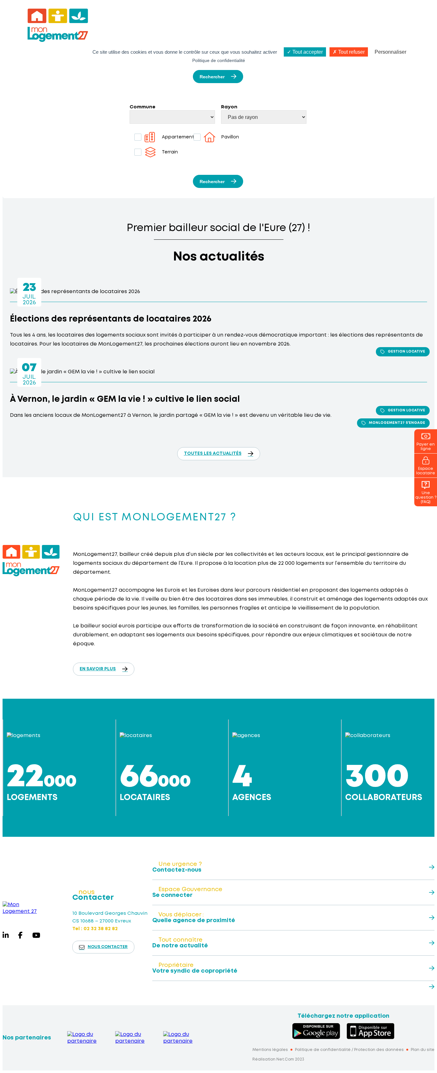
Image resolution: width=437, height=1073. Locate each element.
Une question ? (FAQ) (425, 497)
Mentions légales (270, 1050)
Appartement (178, 137)
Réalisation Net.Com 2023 (278, 1059)
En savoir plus (98, 669)
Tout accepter (307, 52)
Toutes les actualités (213, 453)
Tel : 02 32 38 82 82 (95, 929)
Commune (142, 107)
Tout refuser (351, 52)
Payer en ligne (426, 447)
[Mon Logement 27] (21, 908)
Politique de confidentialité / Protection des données (349, 1050)
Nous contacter (108, 947)
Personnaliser (390, 52)
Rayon (229, 107)
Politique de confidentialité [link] (218, 60)
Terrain (170, 152)
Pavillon (230, 137)
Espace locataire (425, 471)
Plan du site (422, 1050)
